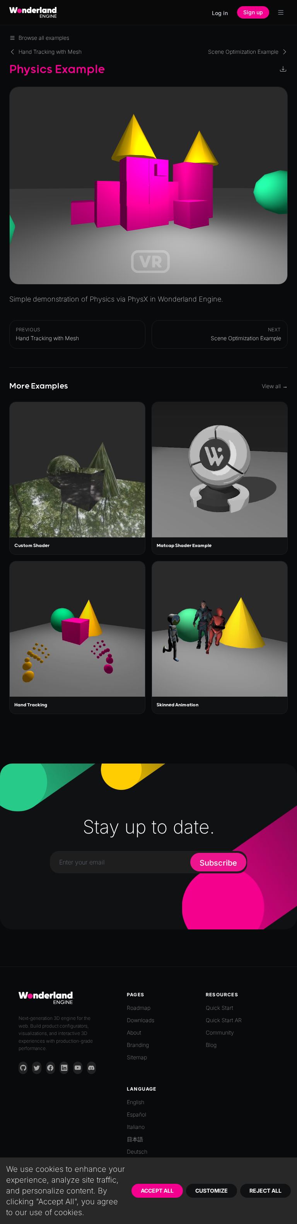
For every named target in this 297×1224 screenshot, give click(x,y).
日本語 (135, 1139)
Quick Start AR (224, 1020)
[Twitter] (36, 1068)
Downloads (140, 1020)
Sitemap (137, 1057)
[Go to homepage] (33, 12)
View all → (275, 386)
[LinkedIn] (64, 1068)
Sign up (253, 12)
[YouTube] (77, 1068)
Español (136, 1114)
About (134, 1032)
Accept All (157, 1190)
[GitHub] (23, 1068)
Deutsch (137, 1151)
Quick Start (219, 1007)
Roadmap (138, 1007)
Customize (211, 1190)
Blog (211, 1045)
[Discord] (91, 1068)
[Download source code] (284, 69)
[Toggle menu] (281, 12)
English (135, 1102)
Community (220, 1032)
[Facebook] (50, 1068)
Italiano (136, 1126)
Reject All (265, 1190)
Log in (220, 13)
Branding (138, 1045)
